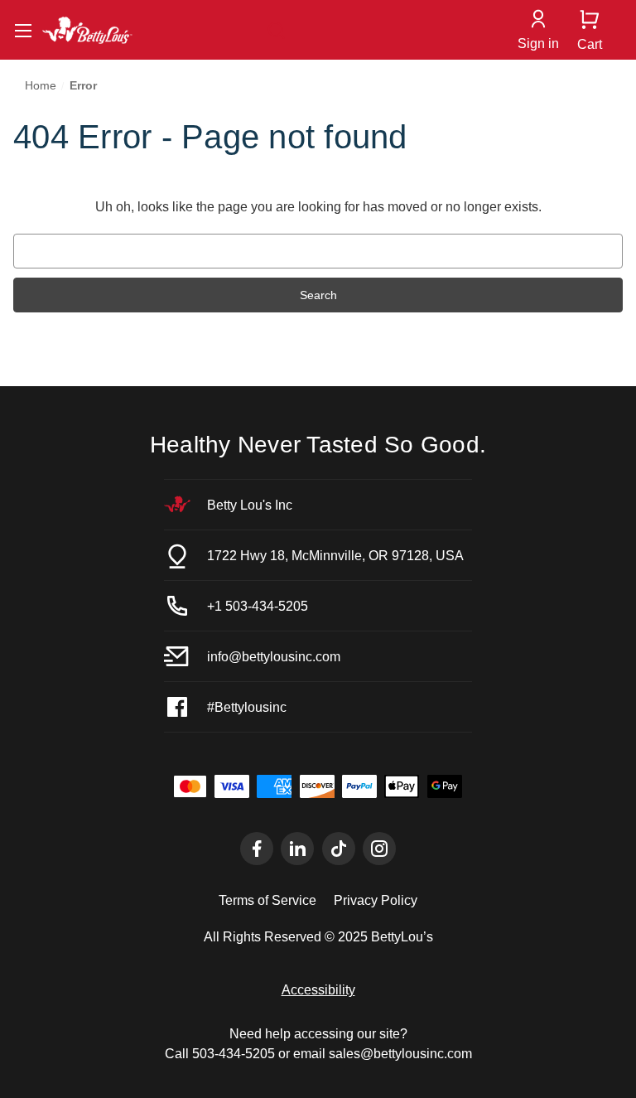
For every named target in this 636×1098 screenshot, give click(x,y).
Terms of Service (267, 899)
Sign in (538, 43)
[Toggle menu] (23, 30)
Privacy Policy (375, 899)
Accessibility (318, 989)
